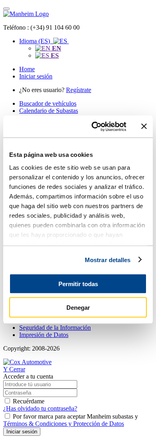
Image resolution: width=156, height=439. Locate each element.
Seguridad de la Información (55, 327)
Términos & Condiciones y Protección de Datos (63, 423)
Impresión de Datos (43, 334)
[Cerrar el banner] (144, 126)
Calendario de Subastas (48, 110)
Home (27, 69)
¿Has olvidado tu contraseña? (40, 408)
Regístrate (78, 89)
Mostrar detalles (108, 259)
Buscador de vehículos (47, 103)
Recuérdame (28, 401)
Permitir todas (78, 284)
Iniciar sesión (35, 76)
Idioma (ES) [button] (36, 41)
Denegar (78, 307)
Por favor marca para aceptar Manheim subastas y (70, 420)
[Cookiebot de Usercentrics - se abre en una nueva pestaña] (94, 126)
